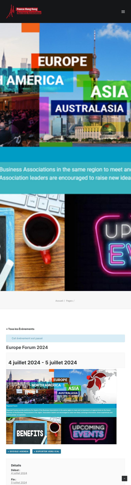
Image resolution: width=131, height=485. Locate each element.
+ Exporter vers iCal (46, 451)
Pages (69, 300)
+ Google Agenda (18, 451)
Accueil (59, 300)
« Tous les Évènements (20, 329)
